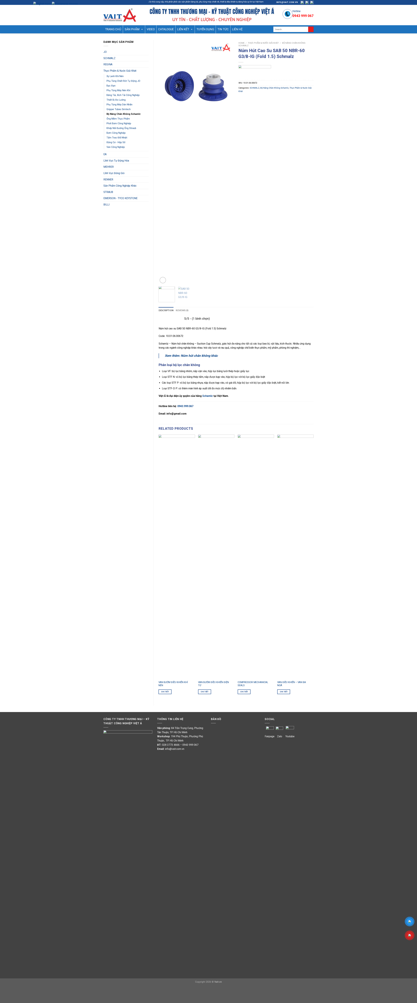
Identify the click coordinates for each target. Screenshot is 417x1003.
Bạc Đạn (111, 85)
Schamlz (207, 395)
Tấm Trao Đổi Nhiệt (117, 137)
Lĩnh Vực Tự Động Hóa (116, 160)
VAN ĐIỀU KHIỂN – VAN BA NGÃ (291, 684)
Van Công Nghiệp (116, 147)
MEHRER (108, 166)
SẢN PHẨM (132, 29)
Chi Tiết (165, 692)
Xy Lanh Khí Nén (115, 76)
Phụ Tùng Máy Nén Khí (118, 90)
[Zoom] (163, 280)
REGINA (107, 64)
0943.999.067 (185, 406)
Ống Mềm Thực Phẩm (118, 118)
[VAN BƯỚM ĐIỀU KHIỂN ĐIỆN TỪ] (216, 557)
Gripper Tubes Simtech (119, 109)
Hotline (296, 11)
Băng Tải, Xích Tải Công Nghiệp (123, 95)
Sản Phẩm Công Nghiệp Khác (120, 185)
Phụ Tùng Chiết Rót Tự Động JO (123, 81)
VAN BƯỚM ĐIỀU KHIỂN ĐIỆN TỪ (213, 684)
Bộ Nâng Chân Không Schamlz (124, 114)
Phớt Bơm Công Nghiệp (119, 123)
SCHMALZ (109, 58)
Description (166, 310)
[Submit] (311, 29)
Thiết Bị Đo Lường (116, 100)
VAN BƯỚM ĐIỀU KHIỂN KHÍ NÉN (173, 684)
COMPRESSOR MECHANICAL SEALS (253, 684)
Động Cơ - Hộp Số (116, 142)
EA (105, 154)
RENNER (108, 179)
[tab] (166, 310)
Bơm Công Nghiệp (116, 133)
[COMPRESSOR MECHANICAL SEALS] (256, 557)
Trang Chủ (113, 29)
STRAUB (108, 192)
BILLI (106, 204)
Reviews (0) (182, 310)
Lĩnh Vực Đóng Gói (113, 173)
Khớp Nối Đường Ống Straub (121, 128)
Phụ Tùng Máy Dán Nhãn (119, 104)
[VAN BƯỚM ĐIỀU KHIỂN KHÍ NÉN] (176, 557)
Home (241, 43)
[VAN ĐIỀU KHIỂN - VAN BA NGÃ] (295, 557)
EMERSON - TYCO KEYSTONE (120, 198)
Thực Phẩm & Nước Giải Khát (119, 70)
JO (105, 51)
